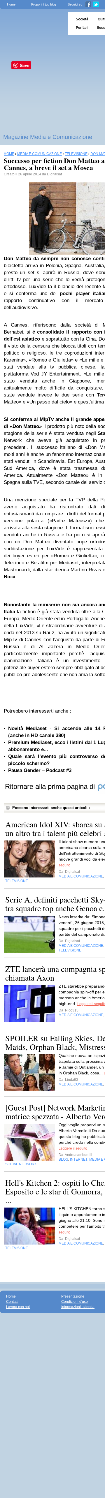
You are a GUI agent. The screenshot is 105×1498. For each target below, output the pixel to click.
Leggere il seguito (73, 1148)
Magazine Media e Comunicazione (47, 137)
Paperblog (32, 23)
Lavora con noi (18, 1307)
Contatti (12, 1302)
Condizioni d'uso (74, 1302)
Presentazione (72, 1296)
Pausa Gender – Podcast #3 (39, 770)
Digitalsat (54, 174)
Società (82, 19)
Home (11, 4)
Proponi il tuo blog (43, 4)
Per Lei (82, 28)
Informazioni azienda (77, 1307)
